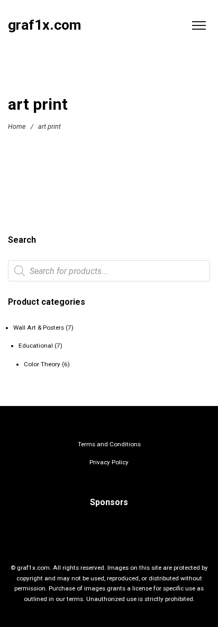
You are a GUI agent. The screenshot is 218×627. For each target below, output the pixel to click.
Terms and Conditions (109, 444)
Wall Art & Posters (38, 327)
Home (16, 126)
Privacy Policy (109, 462)
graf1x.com (44, 25)
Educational (36, 345)
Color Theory (42, 364)
